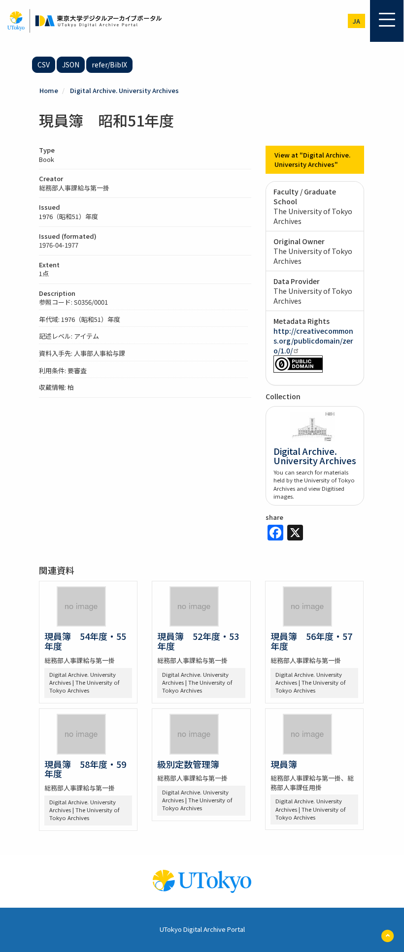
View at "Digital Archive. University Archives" (312, 159)
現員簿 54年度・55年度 (85, 641)
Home (48, 90)
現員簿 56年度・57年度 (311, 641)
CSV (43, 64)
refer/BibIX (109, 64)
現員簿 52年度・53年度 (198, 641)
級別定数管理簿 (188, 764)
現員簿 (283, 764)
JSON (70, 64)
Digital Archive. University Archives (124, 90)
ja (356, 21)
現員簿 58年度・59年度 (85, 769)
